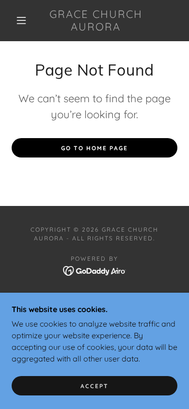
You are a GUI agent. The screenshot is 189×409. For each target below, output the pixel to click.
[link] (96, 20)
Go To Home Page (94, 148)
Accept (94, 386)
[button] (21, 20)
